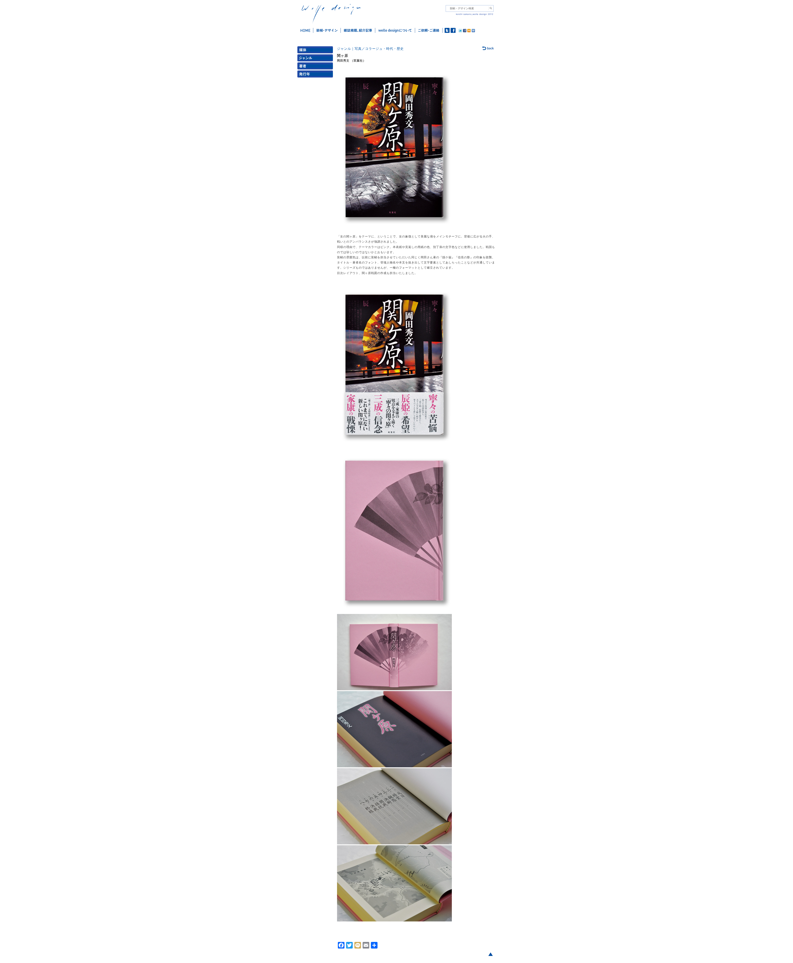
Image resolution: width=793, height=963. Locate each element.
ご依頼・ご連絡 (429, 30)
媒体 (316, 50)
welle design (331, 14)
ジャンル (316, 58)
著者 (316, 66)
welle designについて (395, 30)
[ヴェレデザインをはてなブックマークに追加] (473, 31)
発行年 (316, 74)
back (488, 48)
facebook (453, 30)
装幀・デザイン (327, 30)
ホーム (305, 30)
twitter (447, 30)
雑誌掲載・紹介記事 (358, 30)
